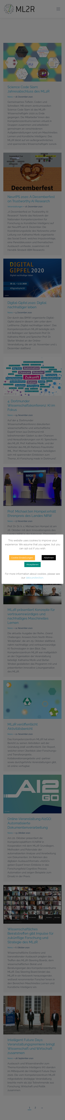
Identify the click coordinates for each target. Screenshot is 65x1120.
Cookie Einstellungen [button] (22, 557)
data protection (34, 577)
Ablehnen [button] (49, 557)
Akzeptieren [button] (32, 564)
